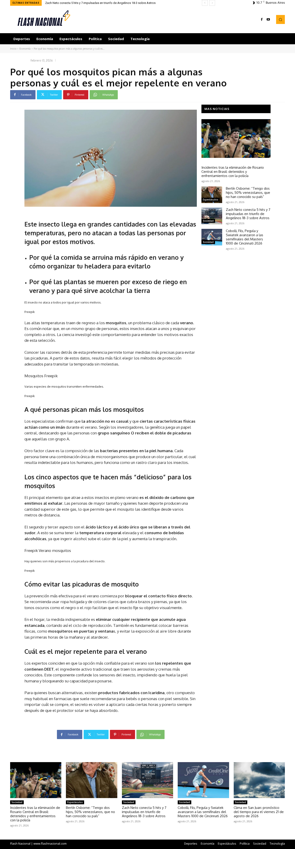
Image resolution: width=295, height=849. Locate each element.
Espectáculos (210, 199)
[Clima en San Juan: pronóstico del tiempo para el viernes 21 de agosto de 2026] (259, 780)
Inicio (13, 48)
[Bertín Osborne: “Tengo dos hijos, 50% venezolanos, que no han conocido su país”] (211, 194)
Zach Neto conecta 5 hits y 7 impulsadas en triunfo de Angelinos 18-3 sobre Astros (248, 213)
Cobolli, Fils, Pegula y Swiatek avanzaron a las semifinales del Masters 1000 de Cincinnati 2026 (112, 3)
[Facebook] (262, 19)
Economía (25, 48)
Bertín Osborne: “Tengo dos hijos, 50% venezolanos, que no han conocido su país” (248, 192)
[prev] (205, 3)
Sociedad (208, 162)
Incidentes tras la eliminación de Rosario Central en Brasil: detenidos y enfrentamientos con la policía (232, 171)
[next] (212, 3)
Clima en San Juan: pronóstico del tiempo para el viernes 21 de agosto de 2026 (259, 811)
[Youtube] (268, 19)
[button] (280, 19)
